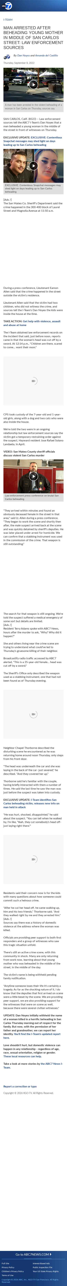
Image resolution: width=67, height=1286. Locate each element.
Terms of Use (7, 1275)
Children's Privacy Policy (13, 1271)
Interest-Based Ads (41, 1263)
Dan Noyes (23, 55)
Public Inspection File (42, 1267)
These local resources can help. (22, 1056)
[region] (29, 573)
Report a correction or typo (20, 1086)
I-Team (8, 19)
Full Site (5, 1263)
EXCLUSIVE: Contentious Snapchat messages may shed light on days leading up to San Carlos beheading (32, 141)
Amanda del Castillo (46, 55)
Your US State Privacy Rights (46, 1271)
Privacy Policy (8, 1267)
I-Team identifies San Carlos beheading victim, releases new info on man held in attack (31, 804)
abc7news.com (36, 1254)
